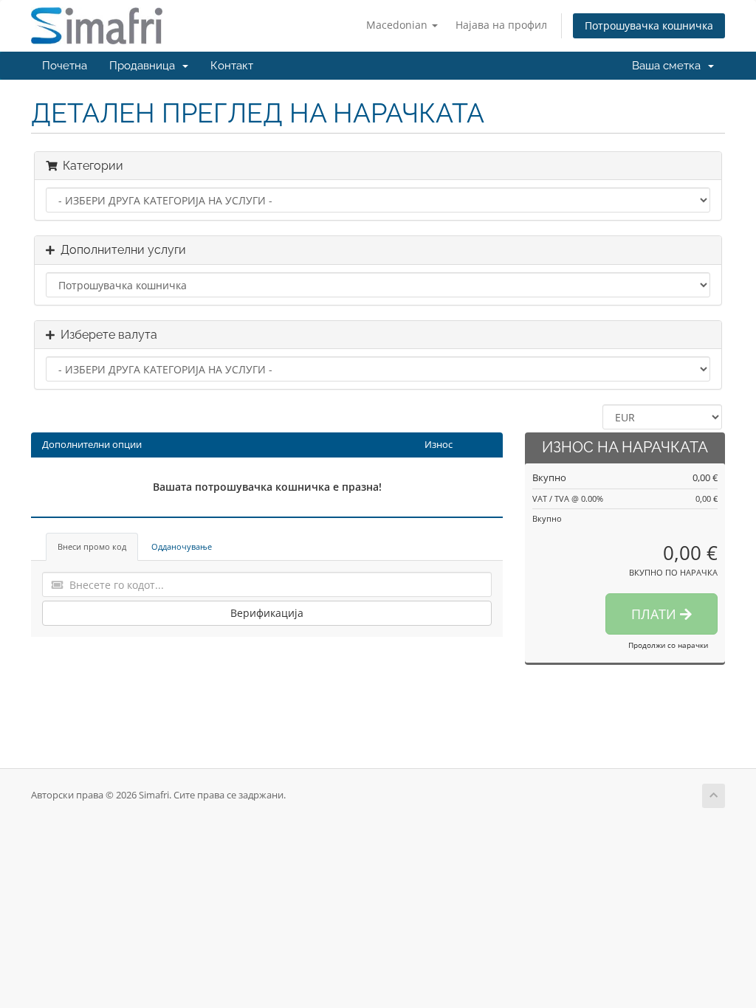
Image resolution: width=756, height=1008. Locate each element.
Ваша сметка (669, 65)
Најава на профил (501, 25)
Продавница (145, 65)
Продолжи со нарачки (668, 645)
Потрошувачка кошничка (649, 25)
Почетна (64, 65)
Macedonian (398, 25)
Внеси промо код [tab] (92, 546)
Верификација (266, 613)
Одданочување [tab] (181, 546)
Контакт (231, 65)
